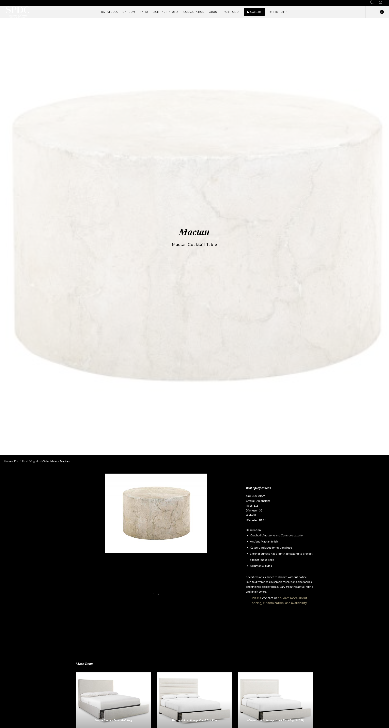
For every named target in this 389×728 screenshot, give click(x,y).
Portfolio (19, 461)
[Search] (372, 2)
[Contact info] (379, 12)
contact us (269, 598)
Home (8, 461)
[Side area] (370, 12)
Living (31, 461)
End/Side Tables (47, 461)
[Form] (380, 2)
